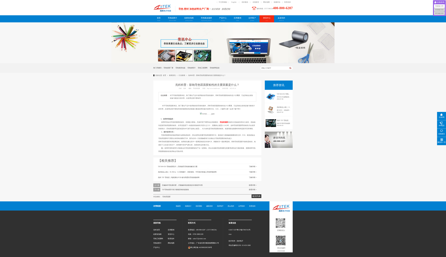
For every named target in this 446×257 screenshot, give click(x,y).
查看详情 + (253, 185)
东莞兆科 (252, 206)
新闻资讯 (172, 75)
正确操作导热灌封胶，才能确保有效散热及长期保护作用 (182, 185)
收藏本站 (277, 2)
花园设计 (188, 206)
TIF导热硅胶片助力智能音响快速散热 (175, 189)
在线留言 (256, 2)
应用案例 (237, 19)
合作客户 (252, 19)
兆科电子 (220, 206)
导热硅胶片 (172, 19)
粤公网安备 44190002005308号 (201, 247)
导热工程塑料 (203, 68)
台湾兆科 (241, 206)
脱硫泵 (178, 206)
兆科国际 (199, 206)
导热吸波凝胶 (206, 19)
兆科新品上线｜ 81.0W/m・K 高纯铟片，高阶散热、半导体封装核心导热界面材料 (187, 172)
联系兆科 (287, 2)
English (233, 2)
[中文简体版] (211, 2)
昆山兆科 (231, 206)
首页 (159, 19)
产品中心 (223, 19)
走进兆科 (281, 19)
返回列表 (256, 196)
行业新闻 (182, 75)
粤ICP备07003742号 (243, 230)
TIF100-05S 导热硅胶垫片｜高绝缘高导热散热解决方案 (177, 166)
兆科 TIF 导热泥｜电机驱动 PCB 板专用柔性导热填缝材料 (179, 177)
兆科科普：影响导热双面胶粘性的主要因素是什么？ (207, 75)
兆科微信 (245, 2)
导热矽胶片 (191, 68)
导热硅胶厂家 (168, 68)
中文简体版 (223, 2)
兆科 (184, 88)
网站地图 (266, 2)
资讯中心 (267, 19)
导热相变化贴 (180, 68)
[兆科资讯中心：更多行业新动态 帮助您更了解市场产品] (223, 62)
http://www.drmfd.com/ (213, 88)
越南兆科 (209, 206)
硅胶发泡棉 (189, 19)
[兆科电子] (162, 12)
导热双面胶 (196, 88)
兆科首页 (156, 230)
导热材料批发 (215, 68)
